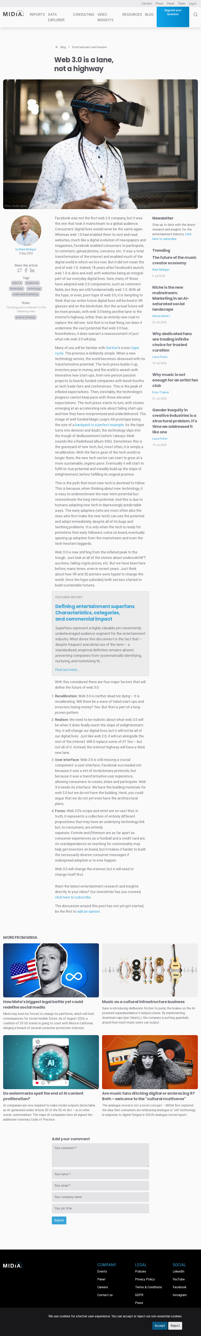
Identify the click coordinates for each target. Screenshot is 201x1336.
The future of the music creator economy (174, 260)
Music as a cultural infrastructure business (143, 1001)
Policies (140, 1271)
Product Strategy (25, 317)
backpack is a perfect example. (99, 425)
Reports (37, 14)
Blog (149, 14)
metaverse (32, 283)
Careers (102, 1287)
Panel (170, 3)
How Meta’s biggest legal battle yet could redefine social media (43, 1004)
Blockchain (16, 288)
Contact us (105, 1295)
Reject (175, 1326)
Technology (34, 288)
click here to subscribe (73, 897)
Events (102, 1271)
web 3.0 (17, 283)
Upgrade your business (173, 12)
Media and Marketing (25, 294)
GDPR (139, 1295)
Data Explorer (56, 17)
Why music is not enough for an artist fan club (175, 380)
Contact (147, 3)
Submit (59, 1220)
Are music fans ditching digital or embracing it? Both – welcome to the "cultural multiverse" (148, 1096)
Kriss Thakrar (160, 392)
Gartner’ (112, 348)
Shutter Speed (19, 206)
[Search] (195, 20)
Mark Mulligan (161, 269)
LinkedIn (178, 1271)
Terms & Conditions (148, 1287)
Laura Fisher (160, 356)
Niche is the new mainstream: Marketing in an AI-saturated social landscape (170, 298)
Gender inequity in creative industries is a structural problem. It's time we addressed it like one (174, 421)
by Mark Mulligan (26, 249)
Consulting (83, 14)
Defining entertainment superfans (95, 612)
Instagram (180, 1295)
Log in (192, 3)
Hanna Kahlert (161, 316)
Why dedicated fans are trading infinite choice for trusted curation (172, 342)
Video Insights (105, 17)
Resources (132, 14)
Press (159, 3)
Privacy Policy (145, 1279)
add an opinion (88, 911)
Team (181, 3)
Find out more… (67, 670)
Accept (160, 1326)
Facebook (179, 1287)
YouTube (179, 1279)
